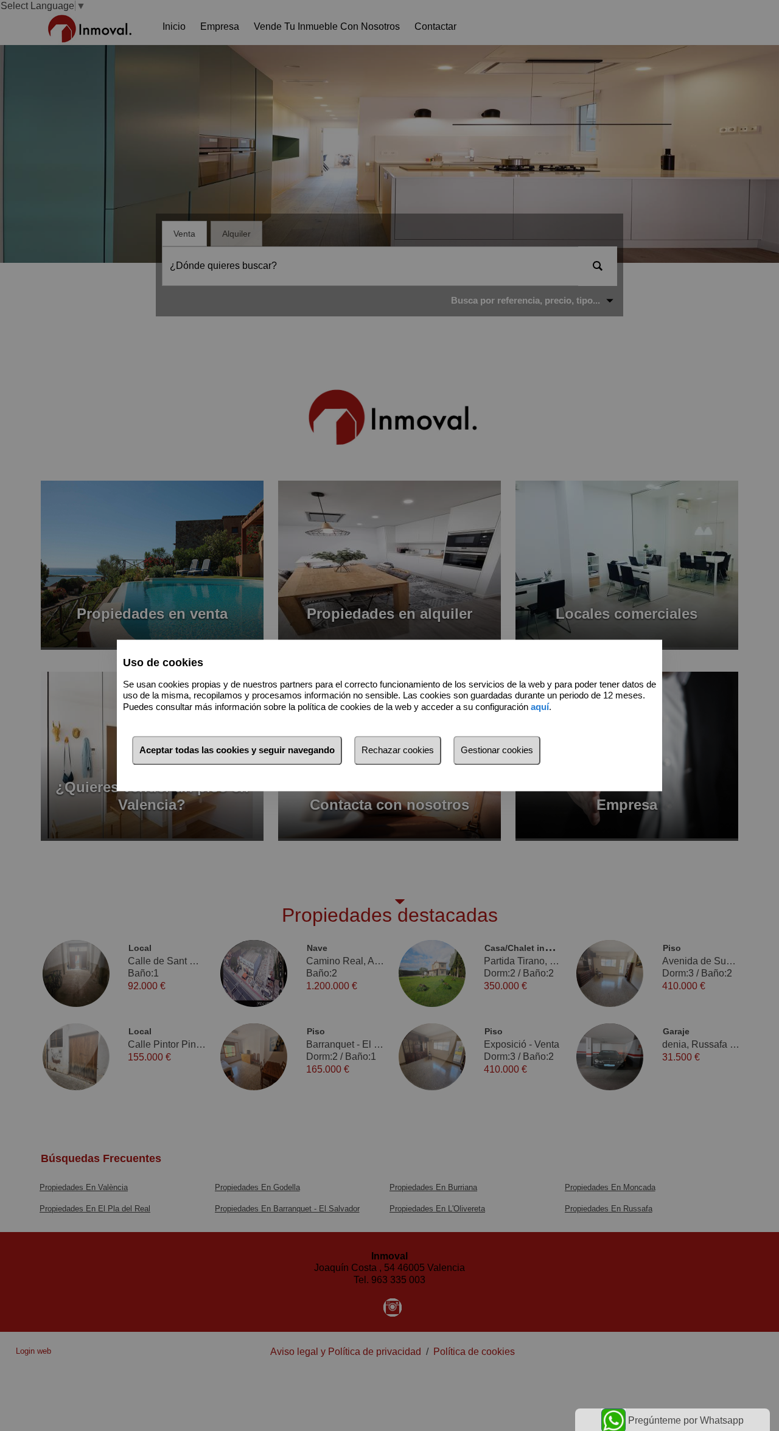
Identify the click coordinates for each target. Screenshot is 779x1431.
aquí (540, 707)
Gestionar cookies (497, 750)
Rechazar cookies (398, 750)
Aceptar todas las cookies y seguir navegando (237, 750)
